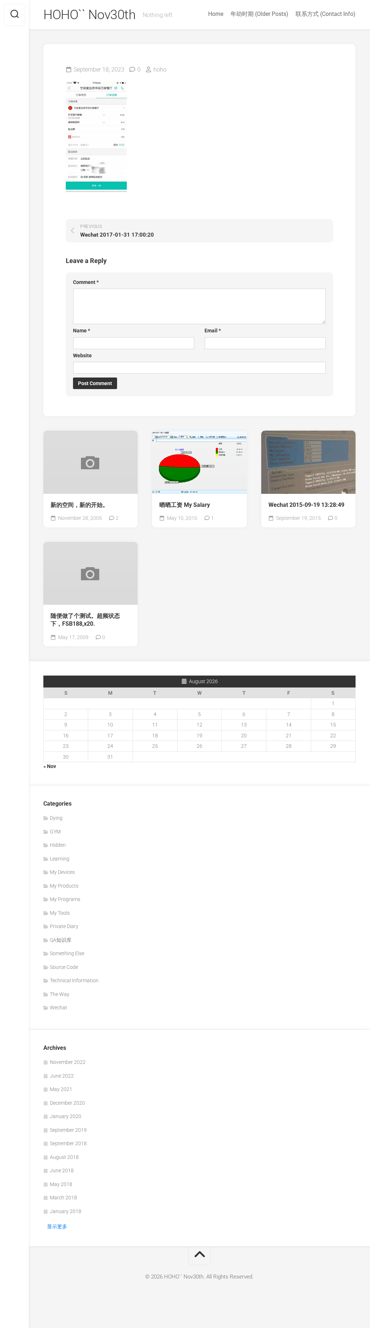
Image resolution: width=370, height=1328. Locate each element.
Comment (86, 282)
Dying (56, 818)
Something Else (67, 953)
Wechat (58, 1007)
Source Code (64, 967)
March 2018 (63, 1197)
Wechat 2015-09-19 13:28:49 (306, 504)
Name (81, 330)
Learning (59, 859)
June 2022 (62, 1076)
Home (215, 13)
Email (213, 330)
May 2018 (61, 1184)
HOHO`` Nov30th (89, 14)
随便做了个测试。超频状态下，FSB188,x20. (85, 620)
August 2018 (64, 1157)
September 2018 (68, 1143)
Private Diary (64, 926)
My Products (64, 886)
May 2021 (61, 1089)
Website (82, 355)
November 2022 (68, 1062)
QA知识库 (61, 940)
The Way (59, 994)
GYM (55, 832)
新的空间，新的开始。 (79, 504)
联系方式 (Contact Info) (326, 13)
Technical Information (74, 980)
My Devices (62, 872)
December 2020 (67, 1103)
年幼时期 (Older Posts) (259, 13)
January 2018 (65, 1211)
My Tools (60, 913)
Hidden (58, 845)
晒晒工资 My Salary (184, 504)
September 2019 (68, 1130)
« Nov (49, 766)
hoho (160, 69)
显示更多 (57, 1226)
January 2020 (65, 1116)
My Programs (65, 899)
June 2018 (62, 1170)
